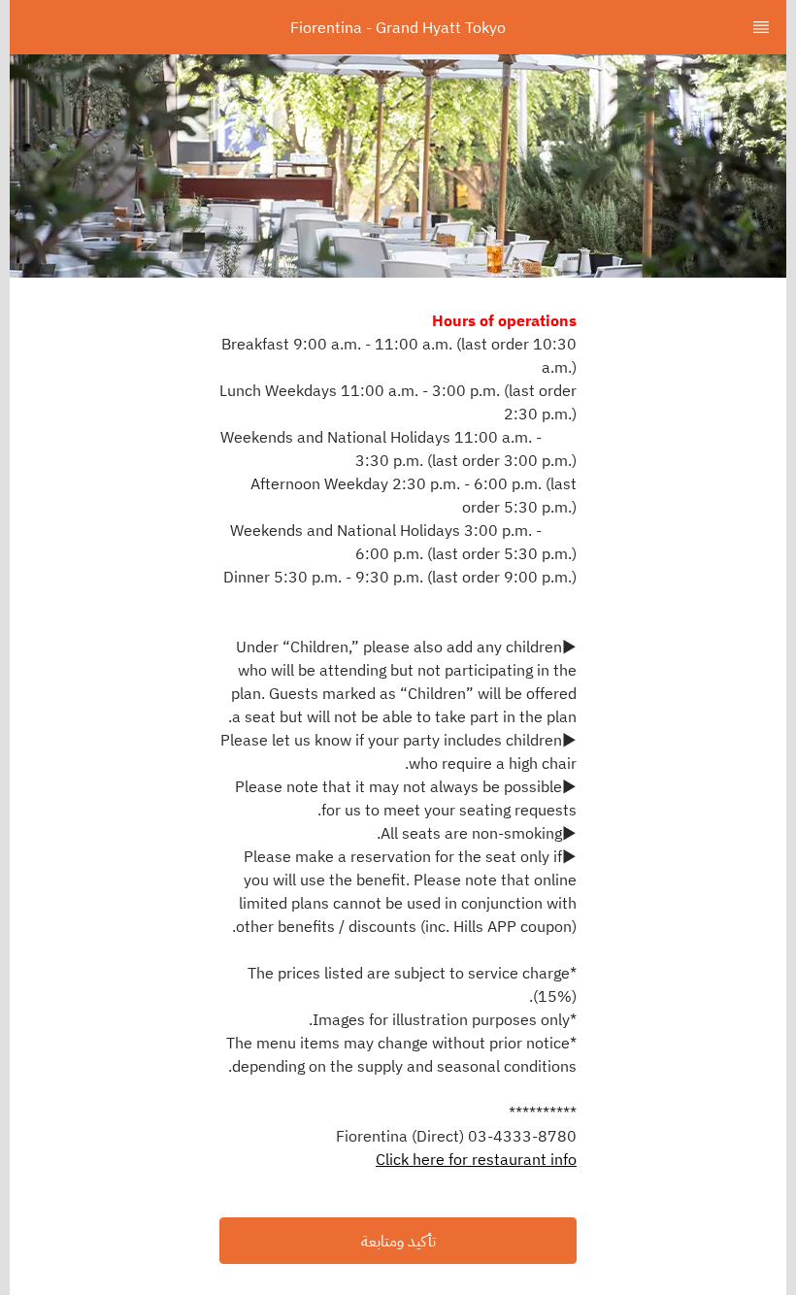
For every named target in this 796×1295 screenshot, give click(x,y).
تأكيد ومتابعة (398, 1240)
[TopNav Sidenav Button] (761, 27)
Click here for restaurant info (476, 1159)
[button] (398, 1241)
